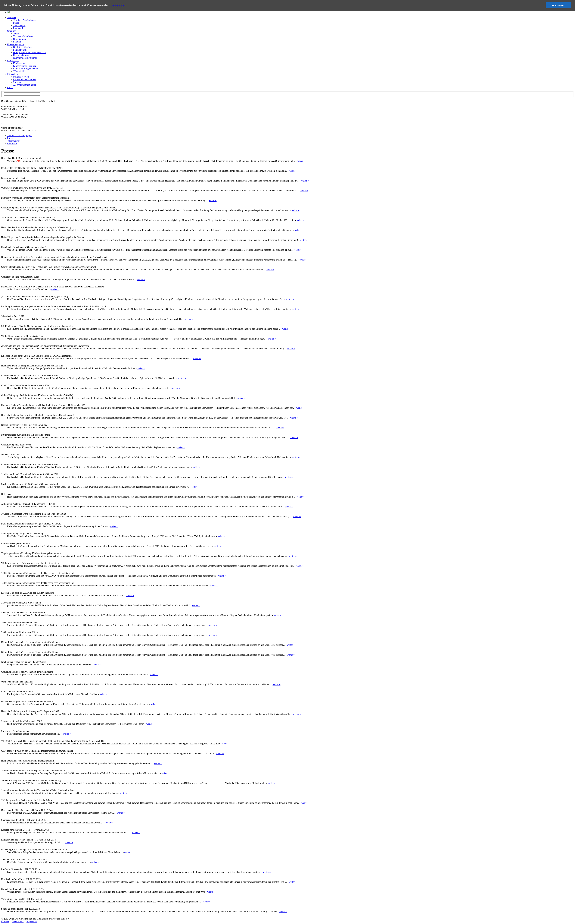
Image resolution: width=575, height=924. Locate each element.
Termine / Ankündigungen (25, 20)
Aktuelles (11, 17)
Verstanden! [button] (558, 5)
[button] (110, 5)
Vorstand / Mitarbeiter (23, 36)
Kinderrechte (19, 63)
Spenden (17, 82)
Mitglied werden (21, 76)
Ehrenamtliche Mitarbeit (24, 79)
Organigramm (19, 39)
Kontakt (5, 921)
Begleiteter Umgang (22, 47)
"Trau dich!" (19, 71)
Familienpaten (20, 49)
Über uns (11, 31)
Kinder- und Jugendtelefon (25, 68)
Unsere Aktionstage (22, 55)
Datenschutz (18, 921)
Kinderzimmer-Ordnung (24, 66)
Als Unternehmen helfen (24, 84)
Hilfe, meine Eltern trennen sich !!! (29, 52)
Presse (16, 23)
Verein (16, 33)
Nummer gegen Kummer (25, 58)
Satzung (17, 41)
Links (10, 87)
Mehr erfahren (118, 5)
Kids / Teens (13, 60)
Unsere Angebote (15, 44)
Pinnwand (18, 28)
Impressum (32, 921)
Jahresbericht (19, 25)
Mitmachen (12, 74)
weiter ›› (301, 161)
